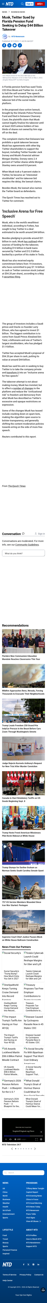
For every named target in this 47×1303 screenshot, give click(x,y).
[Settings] (41, 1139)
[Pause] (6, 1139)
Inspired (6, 1254)
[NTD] (7, 1264)
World (5, 1196)
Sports (5, 1218)
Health (5, 1207)
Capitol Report (32, 1192)
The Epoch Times (17, 486)
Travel (5, 1239)
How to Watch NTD (34, 1239)
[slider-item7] (31, 1148)
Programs (31, 1183)
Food (5, 1235)
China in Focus (32, 1199)
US (4, 1188)
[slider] (23, 1136)
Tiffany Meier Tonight (35, 1188)
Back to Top (43, 1290)
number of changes (23, 388)
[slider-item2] (18, 1148)
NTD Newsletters (33, 1243)
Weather (6, 1203)
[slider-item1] (15, 1148)
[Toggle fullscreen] (36, 1139)
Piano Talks (31, 1214)
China (5, 1192)
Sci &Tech (7, 1210)
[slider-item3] (20, 1148)
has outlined (30, 241)
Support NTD (31, 1246)
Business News (18, 12)
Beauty (5, 1243)
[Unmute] (41, 1132)
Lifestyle (8, 1230)
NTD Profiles (31, 1235)
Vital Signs (30, 1218)
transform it (13, 372)
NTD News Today (33, 1207)
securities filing (12, 276)
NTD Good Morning (34, 1203)
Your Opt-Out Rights (23, 1295)
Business (6, 1199)
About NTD (32, 1230)
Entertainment (9, 1214)
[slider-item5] (26, 1148)
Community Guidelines (27, 544)
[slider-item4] (23, 1148)
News (4, 12)
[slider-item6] (28, 1148)
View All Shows (32, 1221)
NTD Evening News (34, 1196)
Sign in (30, 4)
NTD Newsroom (17, 36)
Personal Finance (10, 1250)
